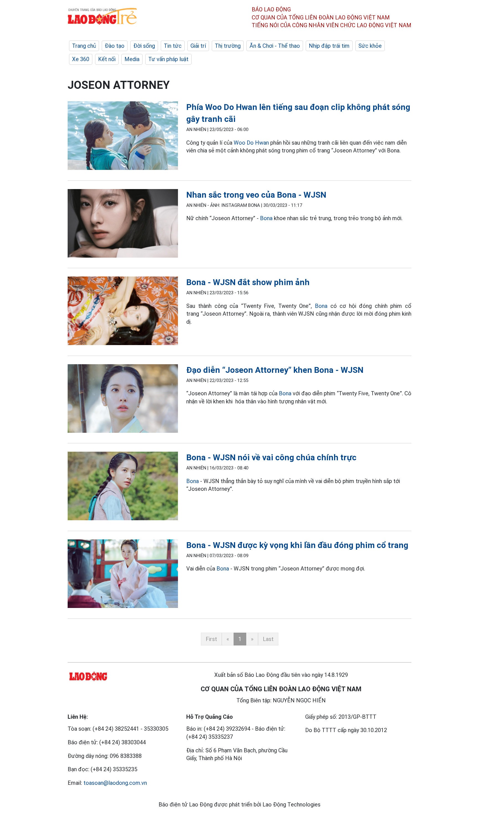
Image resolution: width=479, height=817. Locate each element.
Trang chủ (84, 45)
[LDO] (123, 136)
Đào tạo (114, 45)
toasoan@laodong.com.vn (115, 783)
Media (131, 59)
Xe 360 (80, 59)
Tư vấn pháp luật (168, 59)
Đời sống (144, 45)
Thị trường (228, 45)
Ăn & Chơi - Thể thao (274, 45)
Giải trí (198, 45)
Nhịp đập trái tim (329, 45)
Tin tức (173, 45)
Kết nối (107, 59)
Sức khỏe (370, 45)
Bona (266, 218)
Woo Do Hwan (251, 142)
